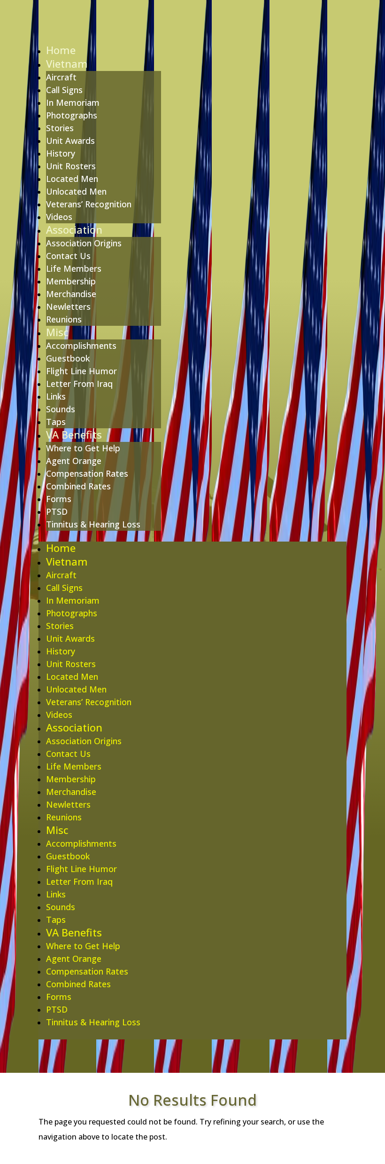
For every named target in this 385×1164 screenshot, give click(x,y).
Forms (58, 498)
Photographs (71, 115)
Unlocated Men (76, 191)
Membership (71, 281)
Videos (59, 216)
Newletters (68, 306)
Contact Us (68, 255)
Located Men (72, 178)
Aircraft (61, 77)
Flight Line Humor (81, 371)
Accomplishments (81, 345)
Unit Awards (70, 140)
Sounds (60, 409)
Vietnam (67, 63)
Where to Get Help (83, 448)
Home (61, 50)
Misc (57, 332)
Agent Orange (73, 460)
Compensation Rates (87, 473)
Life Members (73, 268)
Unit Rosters (71, 166)
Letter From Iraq (79, 383)
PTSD (57, 511)
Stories (60, 128)
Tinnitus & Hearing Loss (93, 524)
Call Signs (64, 89)
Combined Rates (78, 486)
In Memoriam (73, 102)
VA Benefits (74, 434)
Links (56, 396)
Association (74, 229)
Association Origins (84, 243)
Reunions (64, 319)
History (60, 153)
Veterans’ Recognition (88, 204)
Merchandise (71, 293)
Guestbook (68, 358)
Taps (56, 421)
